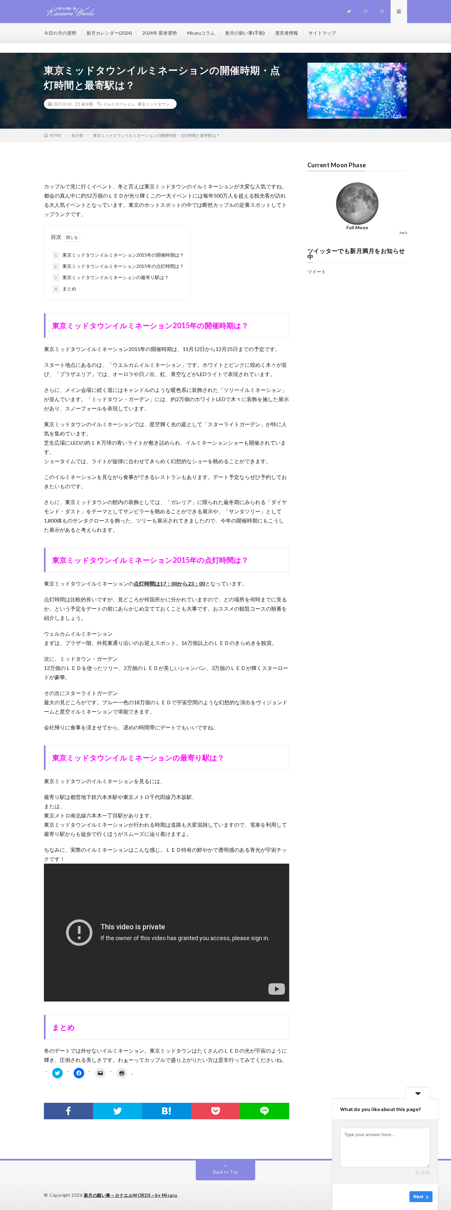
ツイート (316, 271)
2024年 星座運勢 (159, 33)
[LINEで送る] (264, 1111)
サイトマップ (322, 33)
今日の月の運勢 (60, 33)
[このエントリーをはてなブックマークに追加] (166, 1111)
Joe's (403, 233)
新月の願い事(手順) (245, 33)
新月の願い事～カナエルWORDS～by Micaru (130, 1195)
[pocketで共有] (215, 1111)
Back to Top (225, 1172)
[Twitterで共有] (117, 1111)
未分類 (87, 104)
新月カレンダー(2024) (109, 33)
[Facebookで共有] (68, 1111)
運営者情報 (286, 33)
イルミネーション (119, 104)
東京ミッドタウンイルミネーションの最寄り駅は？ (111, 277)
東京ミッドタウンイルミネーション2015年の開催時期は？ (119, 255)
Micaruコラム (201, 33)
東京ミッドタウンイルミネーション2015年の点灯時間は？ (119, 266)
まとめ (65, 288)
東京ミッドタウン (153, 104)
